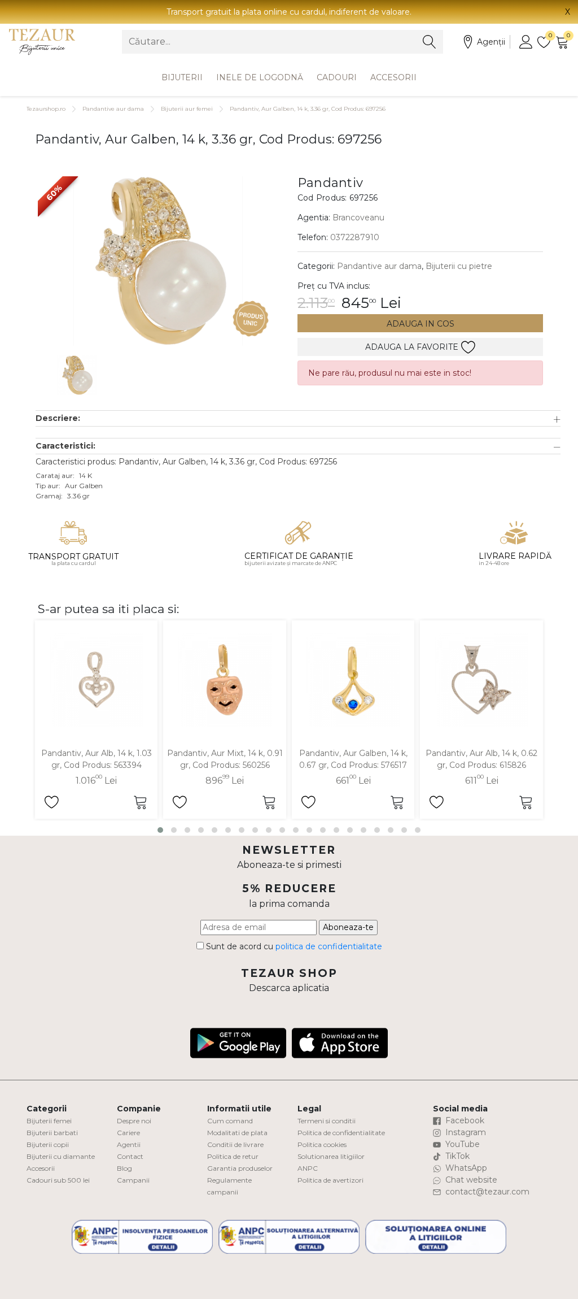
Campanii (133, 1180)
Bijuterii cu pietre (459, 266)
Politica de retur (233, 1156)
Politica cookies (322, 1144)
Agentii (129, 1144)
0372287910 (354, 237)
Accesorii (393, 77)
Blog (124, 1168)
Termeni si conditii (326, 1120)
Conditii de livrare (235, 1144)
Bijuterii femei (49, 1120)
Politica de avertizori (330, 1180)
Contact (130, 1156)
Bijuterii (182, 77)
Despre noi (134, 1120)
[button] (298, 418)
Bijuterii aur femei (187, 108)
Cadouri (337, 77)
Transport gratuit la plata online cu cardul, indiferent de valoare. (289, 12)
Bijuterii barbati (52, 1132)
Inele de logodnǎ (259, 77)
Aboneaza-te (348, 927)
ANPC (307, 1168)
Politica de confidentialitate (341, 1132)
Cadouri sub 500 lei (58, 1180)
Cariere (128, 1132)
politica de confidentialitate (328, 946)
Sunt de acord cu (293, 946)
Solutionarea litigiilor (331, 1156)
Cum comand (230, 1120)
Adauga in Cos (420, 324)
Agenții (491, 42)
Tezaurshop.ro (46, 108)
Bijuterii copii (48, 1144)
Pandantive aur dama (113, 108)
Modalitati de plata (237, 1132)
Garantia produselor (240, 1168)
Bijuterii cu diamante (61, 1156)
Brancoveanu (358, 217)
